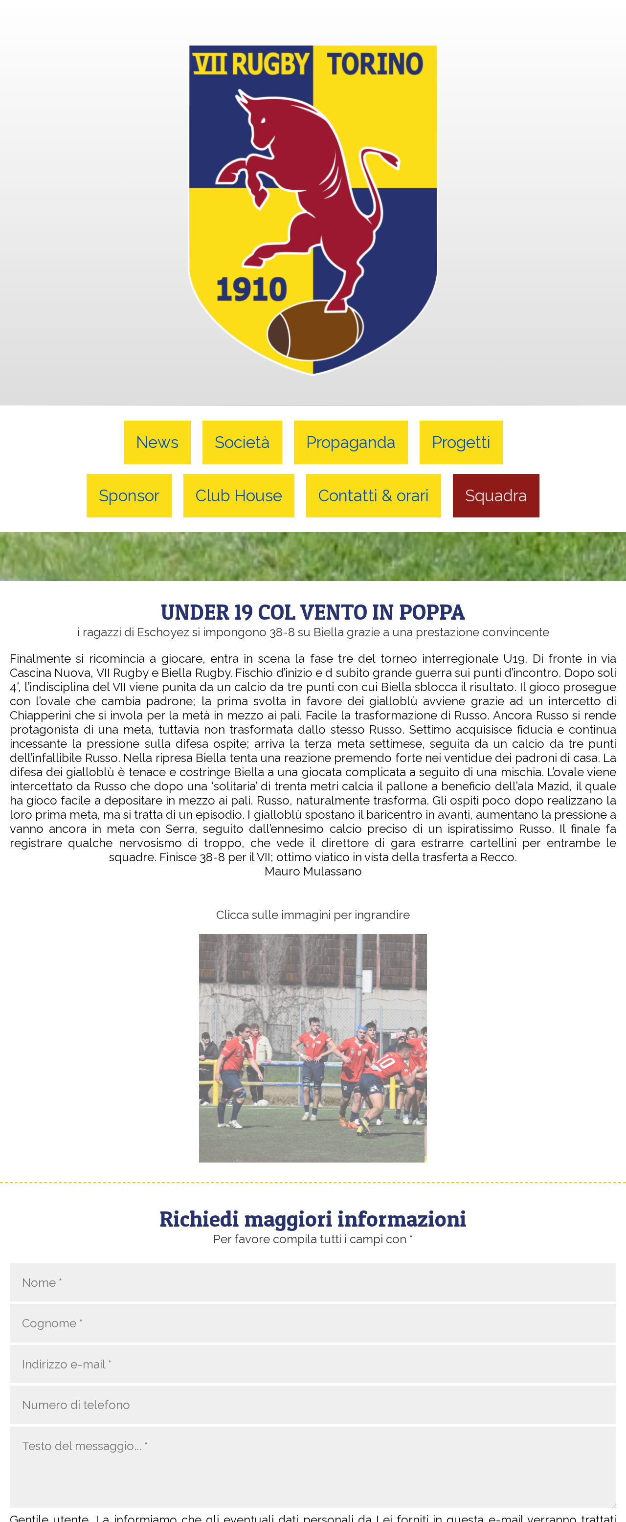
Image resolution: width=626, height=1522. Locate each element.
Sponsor (129, 495)
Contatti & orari (373, 495)
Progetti (461, 442)
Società (242, 442)
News (157, 442)
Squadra (496, 495)
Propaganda (351, 442)
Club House (239, 495)
